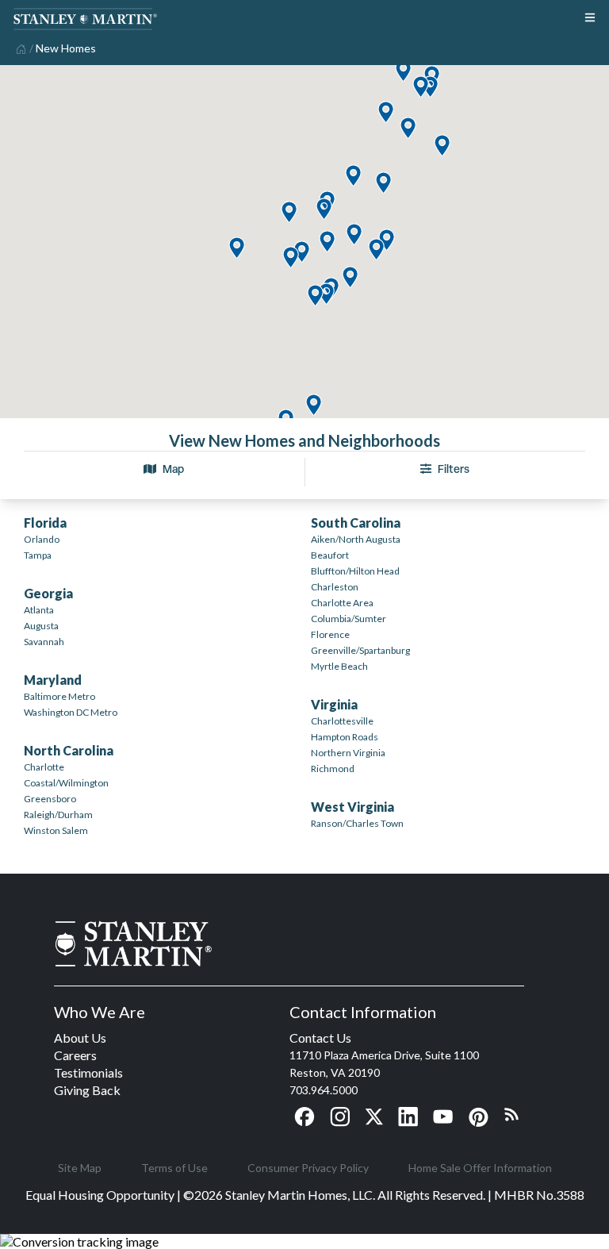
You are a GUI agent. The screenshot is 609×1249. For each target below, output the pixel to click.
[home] (19, 47)
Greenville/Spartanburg (360, 650)
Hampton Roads (344, 737)
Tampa (38, 555)
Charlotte (44, 767)
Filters (453, 468)
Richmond (332, 768)
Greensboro (50, 799)
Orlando (41, 539)
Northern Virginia (348, 753)
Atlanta (39, 610)
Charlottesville (342, 721)
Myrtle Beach (339, 666)
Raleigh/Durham (58, 814)
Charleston (334, 587)
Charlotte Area (342, 603)
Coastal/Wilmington (66, 783)
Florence (330, 634)
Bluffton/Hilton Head (355, 571)
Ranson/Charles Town (357, 823)
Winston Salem (56, 830)
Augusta (41, 626)
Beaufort (330, 555)
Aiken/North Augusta (355, 539)
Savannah (44, 642)
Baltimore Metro (59, 696)
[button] (313, 406)
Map (173, 468)
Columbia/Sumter (348, 618)
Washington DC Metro (70, 712)
